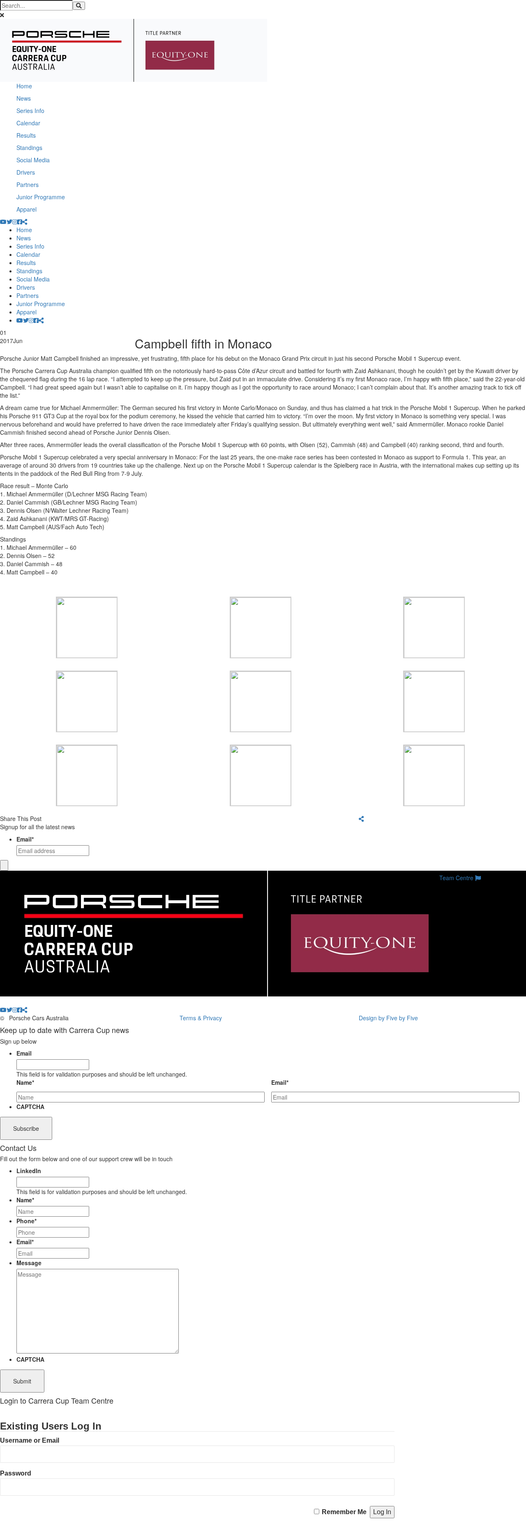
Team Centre (457, 878)
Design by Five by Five (388, 1018)
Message (29, 1263)
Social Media (33, 160)
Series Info (30, 110)
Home (24, 86)
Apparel (26, 209)
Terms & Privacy (201, 1018)
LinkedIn (28, 1171)
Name (25, 1082)
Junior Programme (40, 197)
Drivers (25, 172)
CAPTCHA (30, 1106)
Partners (27, 184)
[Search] (79, 6)
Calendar (28, 123)
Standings (29, 147)
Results (26, 135)
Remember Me (344, 1511)
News (23, 98)
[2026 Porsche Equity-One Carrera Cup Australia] (133, 49)
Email (25, 839)
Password (15, 1473)
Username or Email (29, 1440)
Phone (26, 1221)
